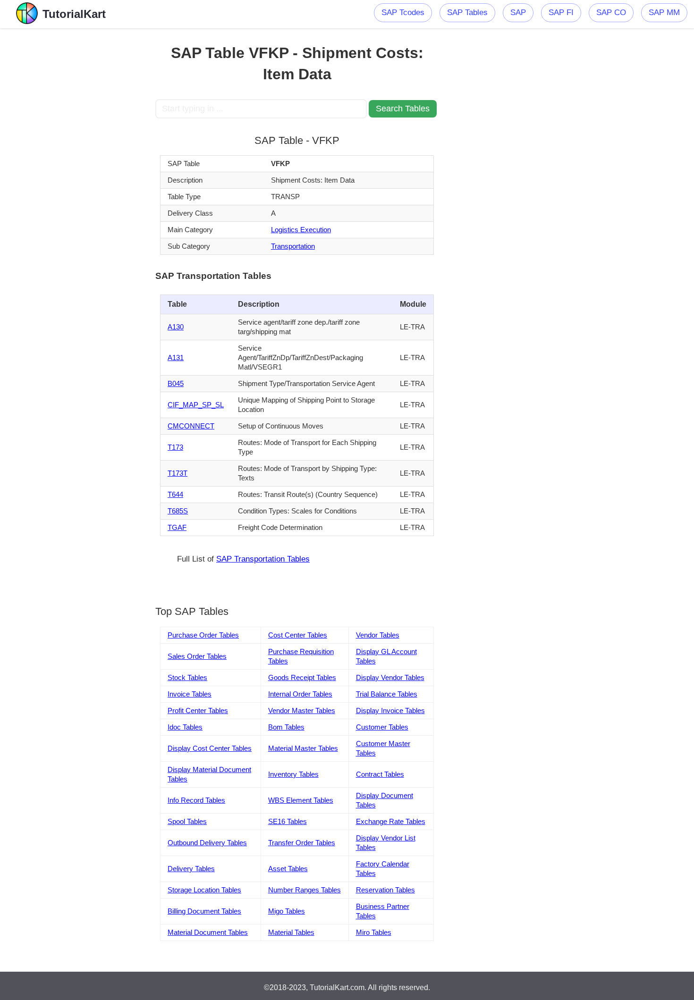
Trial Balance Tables (386, 694)
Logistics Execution (301, 230)
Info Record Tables (196, 800)
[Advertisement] (86, 169)
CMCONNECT (191, 426)
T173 (175, 447)
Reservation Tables (385, 890)
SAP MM (664, 12)
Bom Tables (286, 727)
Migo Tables (286, 911)
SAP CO (611, 12)
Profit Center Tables (198, 710)
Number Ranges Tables (304, 890)
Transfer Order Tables (301, 843)
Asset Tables (288, 869)
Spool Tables (187, 821)
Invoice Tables (190, 694)
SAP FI (561, 12)
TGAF (177, 527)
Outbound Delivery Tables (207, 843)
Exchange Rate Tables (390, 821)
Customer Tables (382, 727)
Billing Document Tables (204, 911)
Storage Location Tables (204, 890)
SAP (518, 12)
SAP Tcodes (402, 12)
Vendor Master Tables (301, 710)
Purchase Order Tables (203, 635)
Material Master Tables (303, 748)
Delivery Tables (191, 869)
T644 (175, 494)
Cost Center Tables (297, 635)
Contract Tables (380, 774)
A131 (176, 357)
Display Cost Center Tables (210, 748)
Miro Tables (373, 932)
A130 (176, 327)
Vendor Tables (377, 635)
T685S (178, 511)
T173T (177, 473)
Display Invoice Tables (390, 710)
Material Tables (291, 932)
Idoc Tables (185, 727)
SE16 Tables (287, 821)
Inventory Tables (293, 774)
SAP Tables (467, 12)
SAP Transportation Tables (263, 559)
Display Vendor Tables (390, 677)
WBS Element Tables (300, 800)
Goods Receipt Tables (302, 677)
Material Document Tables (208, 932)
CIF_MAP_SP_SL (196, 405)
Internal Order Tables (300, 694)
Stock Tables (187, 677)
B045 (176, 383)
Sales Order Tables (197, 656)
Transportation (293, 246)
